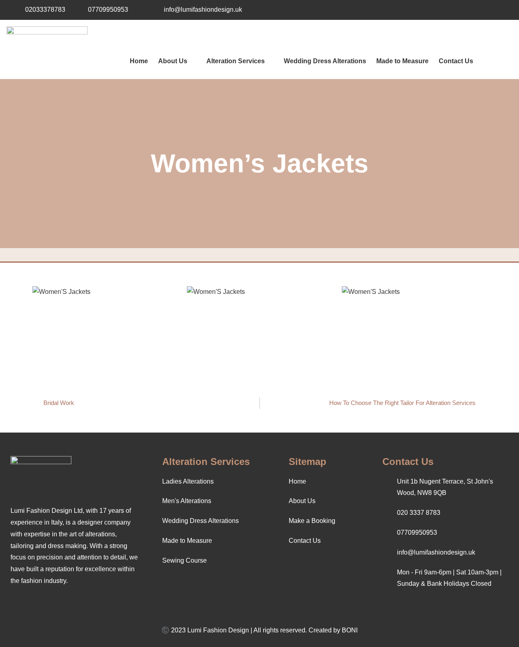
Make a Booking (312, 520)
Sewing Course (184, 560)
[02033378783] (14, 9)
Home (139, 61)
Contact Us (456, 61)
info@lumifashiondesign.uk (203, 9)
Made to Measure (402, 61)
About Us (172, 61)
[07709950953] (77, 9)
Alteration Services (235, 61)
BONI (350, 630)
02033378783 (45, 9)
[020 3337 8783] (386, 513)
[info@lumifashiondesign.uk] (153, 9)
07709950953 (108, 9)
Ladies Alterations (188, 481)
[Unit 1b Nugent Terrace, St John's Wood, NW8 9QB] (386, 487)
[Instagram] (504, 9)
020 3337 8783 (418, 512)
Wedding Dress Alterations (325, 61)
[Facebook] (487, 9)
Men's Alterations (186, 500)
